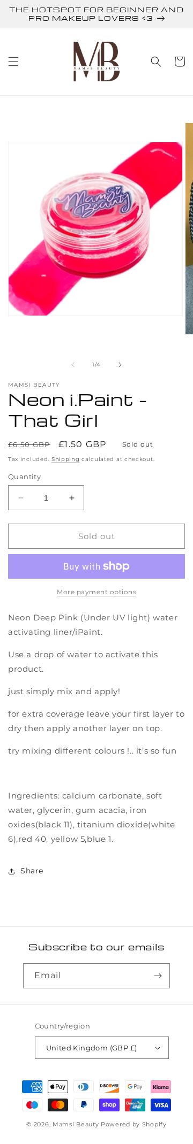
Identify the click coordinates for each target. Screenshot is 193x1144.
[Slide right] (120, 365)
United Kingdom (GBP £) (91, 1047)
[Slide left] (73, 365)
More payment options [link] (96, 592)
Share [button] (31, 871)
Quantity (24, 476)
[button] (13, 61)
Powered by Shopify (134, 1124)
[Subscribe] (157, 975)
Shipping (65, 459)
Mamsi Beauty (76, 1124)
